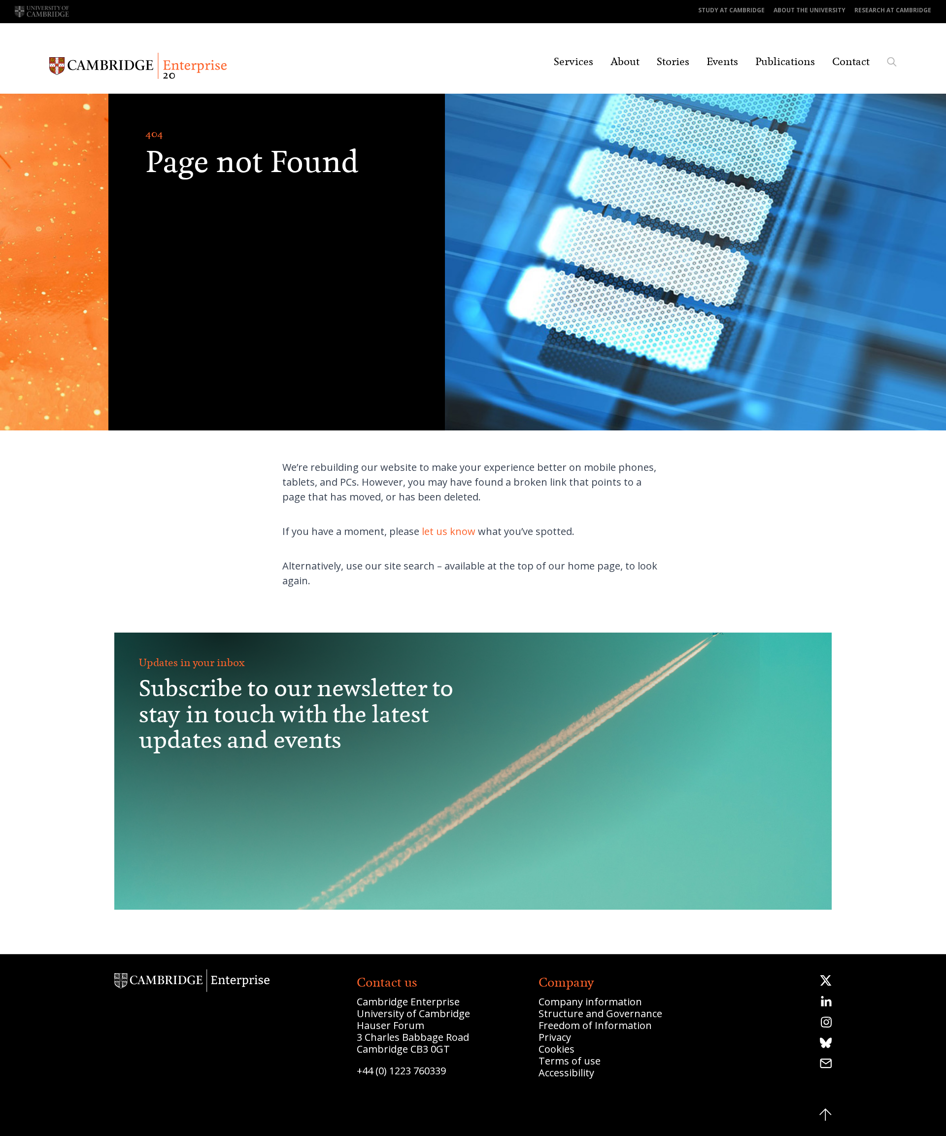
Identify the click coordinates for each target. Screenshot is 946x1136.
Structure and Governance (600, 1013)
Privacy (555, 1037)
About (625, 62)
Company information (590, 1001)
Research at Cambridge (892, 10)
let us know (448, 531)
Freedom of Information (595, 1025)
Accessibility (566, 1072)
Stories (673, 62)
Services (573, 62)
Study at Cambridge (731, 10)
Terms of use (570, 1060)
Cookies (556, 1049)
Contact (851, 62)
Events (722, 62)
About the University (809, 10)
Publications (785, 62)
